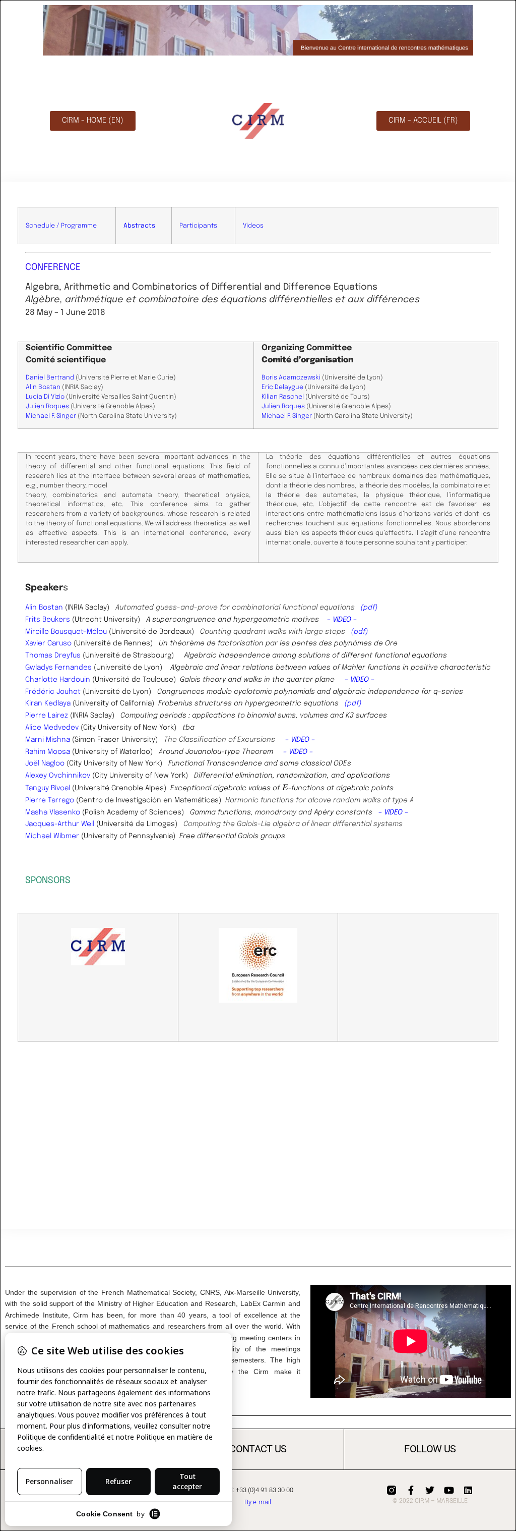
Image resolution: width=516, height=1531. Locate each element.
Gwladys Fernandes (58, 667)
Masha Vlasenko (52, 812)
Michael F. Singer (51, 416)
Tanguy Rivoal (47, 788)
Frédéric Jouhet (53, 691)
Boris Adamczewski (291, 377)
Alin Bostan (43, 387)
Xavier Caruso (48, 643)
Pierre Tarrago (49, 800)
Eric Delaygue (282, 387)
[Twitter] (429, 1490)
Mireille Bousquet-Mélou (66, 631)
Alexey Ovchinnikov (57, 775)
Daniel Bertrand (50, 377)
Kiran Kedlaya (48, 703)
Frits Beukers (47, 619)
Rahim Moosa (47, 751)
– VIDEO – (342, 619)
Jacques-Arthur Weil (59, 824)
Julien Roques (47, 406)
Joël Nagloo (44, 763)
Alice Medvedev (52, 727)
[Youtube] (449, 1490)
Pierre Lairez (46, 715)
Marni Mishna (47, 739)
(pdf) (369, 607)
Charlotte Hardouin (57, 679)
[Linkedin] (468, 1490)
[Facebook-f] (410, 1490)
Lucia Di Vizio (45, 397)
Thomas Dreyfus (53, 655)
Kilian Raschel (283, 397)
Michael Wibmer (52, 836)
